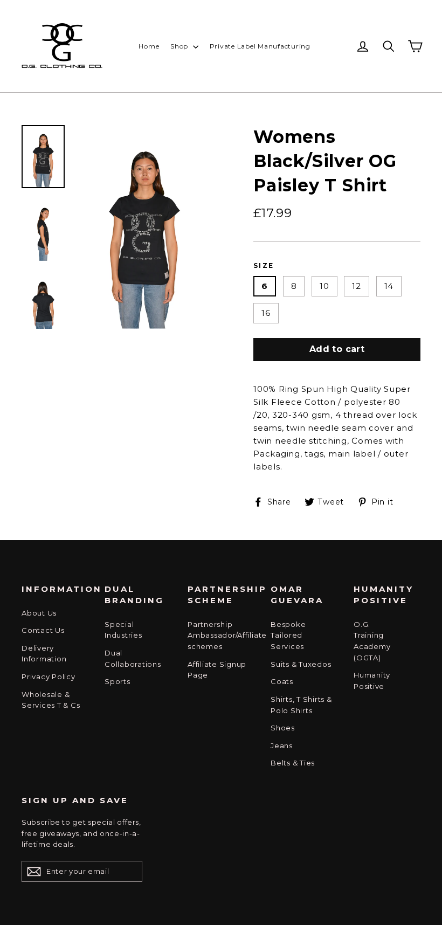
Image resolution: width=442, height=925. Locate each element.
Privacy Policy (48, 676)
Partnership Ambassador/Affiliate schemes (221, 635)
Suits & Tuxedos (301, 664)
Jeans (282, 745)
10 (324, 286)
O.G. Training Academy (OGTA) (372, 641)
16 (266, 313)
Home (149, 46)
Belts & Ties (293, 762)
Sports (117, 681)
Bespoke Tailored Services (288, 635)
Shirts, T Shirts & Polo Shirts (301, 705)
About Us (39, 613)
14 (389, 286)
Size (263, 265)
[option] (144, 227)
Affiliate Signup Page (217, 670)
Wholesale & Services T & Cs (51, 700)
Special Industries (123, 630)
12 (356, 286)
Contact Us (43, 630)
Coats (282, 681)
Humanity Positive (372, 681)
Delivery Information (44, 654)
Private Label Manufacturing (260, 46)
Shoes (283, 727)
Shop (180, 46)
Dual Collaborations (133, 658)
